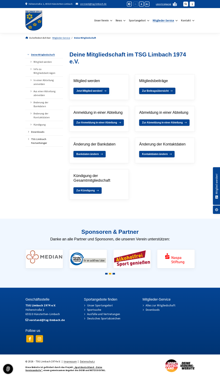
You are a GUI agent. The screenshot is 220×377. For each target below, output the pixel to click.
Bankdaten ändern (87, 154)
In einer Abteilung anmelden (43, 82)
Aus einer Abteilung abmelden (44, 93)
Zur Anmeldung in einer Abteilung (96, 122)
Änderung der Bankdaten (40, 104)
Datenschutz (87, 361)
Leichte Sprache (163, 4)
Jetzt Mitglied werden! (89, 91)
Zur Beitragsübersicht (155, 91)
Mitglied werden (42, 61)
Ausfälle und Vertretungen (103, 314)
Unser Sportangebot (100, 305)
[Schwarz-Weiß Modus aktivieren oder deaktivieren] (129, 4)
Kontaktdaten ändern (155, 154)
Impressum (70, 361)
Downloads (37, 131)
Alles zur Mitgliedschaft (161, 305)
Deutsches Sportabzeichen (103, 318)
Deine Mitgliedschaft (43, 54)
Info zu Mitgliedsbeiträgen (44, 70)
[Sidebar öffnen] (192, 4)
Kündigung (39, 124)
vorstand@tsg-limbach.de (93, 3)
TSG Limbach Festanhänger (39, 140)
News (119, 20)
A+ (147, 4)
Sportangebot (137, 20)
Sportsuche (94, 310)
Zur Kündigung (85, 190)
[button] (106, 274)
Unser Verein (101, 20)
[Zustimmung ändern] (8, 369)
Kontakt (186, 20)
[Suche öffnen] (185, 4)
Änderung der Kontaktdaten (41, 115)
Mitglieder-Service (163, 20)
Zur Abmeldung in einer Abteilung (162, 122)
